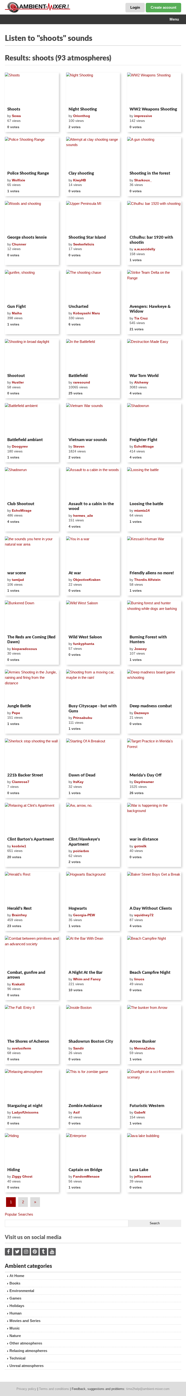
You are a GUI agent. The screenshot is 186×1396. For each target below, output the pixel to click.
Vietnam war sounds (88, 440)
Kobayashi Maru (86, 313)
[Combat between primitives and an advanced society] (32, 952)
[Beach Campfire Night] (154, 952)
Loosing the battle (146, 504)
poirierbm (81, 851)
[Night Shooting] (93, 89)
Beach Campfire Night (150, 972)
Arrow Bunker (143, 1041)
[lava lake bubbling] (154, 1149)
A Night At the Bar (85, 972)
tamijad (18, 580)
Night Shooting (83, 109)
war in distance (144, 839)
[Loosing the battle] (154, 483)
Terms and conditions (54, 1389)
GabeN (139, 1112)
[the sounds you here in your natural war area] (32, 552)
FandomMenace (86, 1176)
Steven (79, 446)
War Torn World (144, 376)
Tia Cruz (141, 318)
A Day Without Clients (151, 908)
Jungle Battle (19, 706)
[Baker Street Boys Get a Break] (154, 888)
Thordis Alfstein (147, 580)
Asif (76, 1112)
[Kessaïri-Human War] (154, 552)
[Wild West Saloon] (93, 616)
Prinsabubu (82, 718)
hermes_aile (83, 515)
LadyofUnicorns (25, 1112)
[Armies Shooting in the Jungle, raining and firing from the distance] (32, 686)
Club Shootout (20, 504)
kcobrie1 (19, 846)
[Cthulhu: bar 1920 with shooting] (154, 217)
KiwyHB (79, 180)
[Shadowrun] (154, 419)
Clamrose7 (20, 782)
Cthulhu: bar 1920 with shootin (151, 239)
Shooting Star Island (87, 237)
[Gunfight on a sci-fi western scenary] (154, 1085)
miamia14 (142, 510)
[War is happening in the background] (154, 819)
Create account (163, 7)
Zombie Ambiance (85, 1106)
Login (135, 7)
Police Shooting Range (28, 173)
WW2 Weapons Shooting (153, 109)
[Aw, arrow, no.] (93, 819)
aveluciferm (21, 1048)
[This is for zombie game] (93, 1085)
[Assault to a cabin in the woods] (93, 483)
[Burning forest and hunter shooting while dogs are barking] (154, 616)
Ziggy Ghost (22, 1176)
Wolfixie (18, 180)
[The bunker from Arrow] (154, 1021)
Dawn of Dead (82, 775)
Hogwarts (78, 908)
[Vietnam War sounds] (93, 419)
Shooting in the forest (150, 173)
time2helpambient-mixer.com (148, 1389)
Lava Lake (139, 1170)
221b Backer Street (25, 775)
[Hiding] (32, 1149)
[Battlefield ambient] (32, 419)
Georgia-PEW (84, 915)
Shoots (13, 109)
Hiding (13, 1170)
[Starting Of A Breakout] (93, 755)
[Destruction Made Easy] (154, 355)
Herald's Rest (19, 908)
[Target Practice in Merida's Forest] (154, 755)
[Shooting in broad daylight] (32, 355)
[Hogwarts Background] (93, 888)
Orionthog (81, 116)
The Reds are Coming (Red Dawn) (31, 639)
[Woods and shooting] (32, 217)
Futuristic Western (147, 1106)
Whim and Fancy (87, 979)
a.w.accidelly (144, 249)
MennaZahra (144, 1048)
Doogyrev (20, 446)
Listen (16, 98)
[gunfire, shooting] (32, 286)
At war (75, 573)
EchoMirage (144, 446)
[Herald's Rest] (32, 888)
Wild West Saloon (85, 637)
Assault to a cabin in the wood (91, 506)
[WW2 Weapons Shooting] (154, 89)
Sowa (16, 116)
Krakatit (18, 984)
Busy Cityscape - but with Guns (93, 708)
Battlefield (78, 376)
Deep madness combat (151, 706)
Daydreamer (144, 782)
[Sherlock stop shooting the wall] (32, 755)
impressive (143, 116)
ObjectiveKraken (87, 580)
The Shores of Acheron (28, 1041)
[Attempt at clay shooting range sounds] (93, 153)
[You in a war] (93, 552)
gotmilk (140, 846)
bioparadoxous (24, 649)
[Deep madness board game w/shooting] (154, 686)
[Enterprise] (93, 1149)
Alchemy (141, 382)
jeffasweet (142, 1176)
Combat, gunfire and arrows (26, 974)
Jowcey (140, 649)
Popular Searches (19, 1214)
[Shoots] (32, 89)
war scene (16, 573)
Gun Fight (16, 306)
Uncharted (78, 306)
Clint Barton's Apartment (30, 839)
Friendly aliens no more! (152, 573)
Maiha (17, 313)
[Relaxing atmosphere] (32, 1085)
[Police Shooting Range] (32, 153)
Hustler (18, 382)
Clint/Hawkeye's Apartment (84, 841)
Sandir (78, 1048)
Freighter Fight (143, 440)
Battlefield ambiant (25, 440)
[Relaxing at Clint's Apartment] (32, 819)
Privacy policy (26, 1389)
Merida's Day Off (146, 775)
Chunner (19, 244)
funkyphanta (83, 644)
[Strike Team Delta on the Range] (154, 286)
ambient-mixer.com (41, 7)
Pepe (16, 713)
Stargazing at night (25, 1106)
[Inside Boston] (93, 1021)
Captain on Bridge (85, 1170)
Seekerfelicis (83, 244)
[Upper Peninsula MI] (93, 217)
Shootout (16, 376)
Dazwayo (141, 713)
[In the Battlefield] (93, 355)
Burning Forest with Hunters (148, 639)
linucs (139, 979)
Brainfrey (19, 915)
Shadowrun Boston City (91, 1041)
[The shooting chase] (93, 286)
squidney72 (144, 915)
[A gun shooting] (154, 153)
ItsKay (78, 782)
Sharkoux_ (143, 180)
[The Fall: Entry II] (32, 1021)
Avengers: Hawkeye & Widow (150, 308)
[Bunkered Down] (32, 616)
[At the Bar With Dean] (93, 952)
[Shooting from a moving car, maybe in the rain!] (93, 686)
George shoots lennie (27, 237)
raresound (81, 382)
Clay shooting (81, 173)
